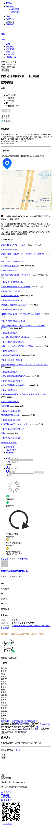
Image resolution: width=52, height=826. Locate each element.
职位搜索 (10, 46)
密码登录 (10, 447)
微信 (8, 16)
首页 (8, 44)
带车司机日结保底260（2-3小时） (16, 286)
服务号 (11, 19)
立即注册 (24, 559)
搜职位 (4, 721)
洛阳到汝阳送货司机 (10, 296)
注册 (12, 24)
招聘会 (9, 3)
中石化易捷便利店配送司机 (13, 376)
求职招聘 (15, 9)
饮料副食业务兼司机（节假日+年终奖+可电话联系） (24, 394)
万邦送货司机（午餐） (11, 415)
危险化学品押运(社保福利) (12, 385)
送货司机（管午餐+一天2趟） (14, 245)
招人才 (10, 721)
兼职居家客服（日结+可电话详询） (16, 275)
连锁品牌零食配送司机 (11, 355)
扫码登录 (10, 452)
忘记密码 (5, 559)
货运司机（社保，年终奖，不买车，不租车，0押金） (24, 364)
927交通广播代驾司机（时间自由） (16, 337)
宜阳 (3, 758)
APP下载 (10, 54)
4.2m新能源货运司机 (10, 266)
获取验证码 (38, 472)
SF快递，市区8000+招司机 (13, 305)
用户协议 (25, 721)
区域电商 (15, 12)
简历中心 (10, 52)
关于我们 (17, 721)
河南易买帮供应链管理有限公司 (15, 571)
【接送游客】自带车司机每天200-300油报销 (20, 314)
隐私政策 (33, 721)
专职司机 (5, 406)
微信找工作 (11, 57)
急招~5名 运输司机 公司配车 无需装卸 (18, 346)
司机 (3, 433)
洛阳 (18, 750)
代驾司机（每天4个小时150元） (15, 424)
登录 (8, 24)
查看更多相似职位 (9, 442)
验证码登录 (11, 450)
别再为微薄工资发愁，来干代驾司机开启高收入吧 (23, 254)
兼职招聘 (10, 49)
